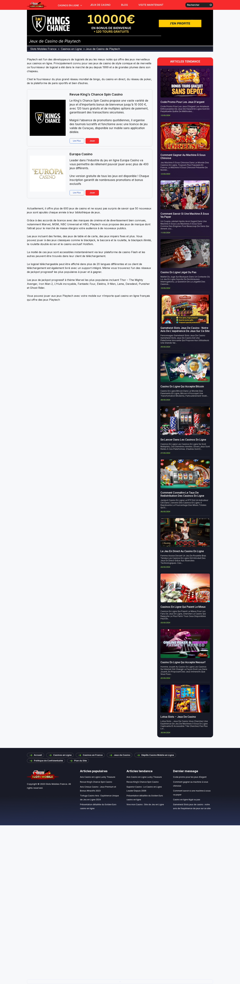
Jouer (92, 141)
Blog (124, 4)
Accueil (38, 755)
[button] (120, 981)
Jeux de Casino (100, 4)
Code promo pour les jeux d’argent (190, 777)
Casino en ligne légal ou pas (186, 799)
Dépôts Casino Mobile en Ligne (157, 755)
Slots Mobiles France (56, 784)
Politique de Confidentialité (48, 760)
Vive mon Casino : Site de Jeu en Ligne (145, 804)
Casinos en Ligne (68, 5)
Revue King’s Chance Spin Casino (96, 94)
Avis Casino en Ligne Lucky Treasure (97, 777)
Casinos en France (93, 755)
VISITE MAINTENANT (150, 4)
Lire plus (77, 141)
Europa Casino (81, 154)
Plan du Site (80, 760)
